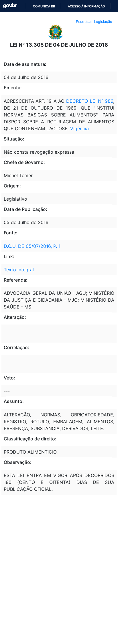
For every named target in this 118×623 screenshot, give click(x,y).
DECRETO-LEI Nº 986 (89, 101)
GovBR (10, 6)
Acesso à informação (86, 6)
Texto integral (19, 269)
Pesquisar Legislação (94, 21)
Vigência (79, 128)
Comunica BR (44, 6)
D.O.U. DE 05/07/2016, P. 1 (32, 246)
